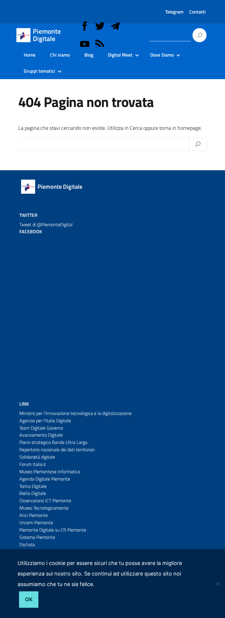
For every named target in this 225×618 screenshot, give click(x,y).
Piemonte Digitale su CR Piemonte (52, 529)
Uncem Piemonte (36, 522)
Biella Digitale (32, 493)
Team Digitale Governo (41, 427)
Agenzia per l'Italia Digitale (45, 420)
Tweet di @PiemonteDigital (46, 224)
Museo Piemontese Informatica (49, 471)
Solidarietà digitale (37, 456)
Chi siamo (60, 54)
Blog (88, 54)
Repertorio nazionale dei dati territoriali (57, 449)
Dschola (27, 544)
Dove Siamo (162, 54)
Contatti (197, 11)
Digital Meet (120, 54)
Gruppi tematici (39, 70)
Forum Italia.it (32, 464)
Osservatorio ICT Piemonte (45, 500)
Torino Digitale (33, 486)
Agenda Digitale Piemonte (44, 478)
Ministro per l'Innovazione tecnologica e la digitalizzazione (75, 413)
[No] (218, 584)
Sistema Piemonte (37, 537)
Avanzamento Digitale (41, 434)
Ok (29, 599)
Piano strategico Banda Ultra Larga (53, 442)
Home (29, 54)
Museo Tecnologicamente (44, 507)
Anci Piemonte (33, 515)
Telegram (174, 11)
